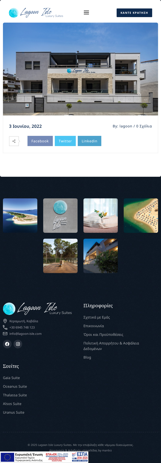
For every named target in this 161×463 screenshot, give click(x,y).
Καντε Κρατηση (134, 13)
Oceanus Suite (15, 386)
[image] (20, 215)
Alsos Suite (12, 403)
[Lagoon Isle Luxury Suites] (36, 12)
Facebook (40, 141)
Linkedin (89, 141)
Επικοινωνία (93, 325)
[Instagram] (18, 344)
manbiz (107, 450)
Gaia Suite (11, 377)
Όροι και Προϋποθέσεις (103, 334)
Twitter (65, 141)
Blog (87, 357)
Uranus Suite (13, 412)
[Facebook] (7, 344)
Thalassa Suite (15, 395)
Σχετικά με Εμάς (96, 317)
